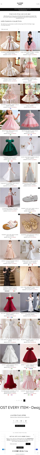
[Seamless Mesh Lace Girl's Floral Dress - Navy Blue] (31, 134)
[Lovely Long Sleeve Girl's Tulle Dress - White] (8, 368)
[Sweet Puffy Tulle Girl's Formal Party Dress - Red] (32, 264)
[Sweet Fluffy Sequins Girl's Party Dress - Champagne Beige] (27, 368)
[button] (39, 362)
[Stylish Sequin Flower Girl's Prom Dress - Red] (7, 317)
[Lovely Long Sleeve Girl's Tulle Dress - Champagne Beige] (9, 368)
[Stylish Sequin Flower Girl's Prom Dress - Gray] (8, 317)
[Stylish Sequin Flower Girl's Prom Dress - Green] (12, 317)
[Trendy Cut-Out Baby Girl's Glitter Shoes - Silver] (28, 212)
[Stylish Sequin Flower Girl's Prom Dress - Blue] (11, 317)
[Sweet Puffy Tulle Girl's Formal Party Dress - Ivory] (31, 264)
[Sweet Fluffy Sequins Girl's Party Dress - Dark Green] (32, 368)
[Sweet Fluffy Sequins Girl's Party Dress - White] (33, 368)
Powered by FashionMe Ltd (20, 454)
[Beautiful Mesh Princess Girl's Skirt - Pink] (9, 134)
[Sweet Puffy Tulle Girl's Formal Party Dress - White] (27, 264)
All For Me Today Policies (20, 432)
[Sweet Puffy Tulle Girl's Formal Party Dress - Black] (28, 264)
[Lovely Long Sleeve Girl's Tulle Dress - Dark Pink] (10, 368)
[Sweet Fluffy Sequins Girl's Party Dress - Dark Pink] (28, 368)
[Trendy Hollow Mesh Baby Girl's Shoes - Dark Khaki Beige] (9, 238)
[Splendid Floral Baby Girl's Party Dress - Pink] (9, 108)
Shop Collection (20, 425)
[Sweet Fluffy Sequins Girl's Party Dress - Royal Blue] (31, 368)
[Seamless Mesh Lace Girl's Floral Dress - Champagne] (32, 134)
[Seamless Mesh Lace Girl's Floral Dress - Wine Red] (28, 134)
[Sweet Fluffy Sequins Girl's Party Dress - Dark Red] (26, 368)
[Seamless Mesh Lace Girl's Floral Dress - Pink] (27, 134)
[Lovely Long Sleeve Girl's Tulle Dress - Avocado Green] (11, 368)
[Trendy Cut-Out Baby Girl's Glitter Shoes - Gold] (31, 212)
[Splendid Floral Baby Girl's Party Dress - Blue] (10, 108)
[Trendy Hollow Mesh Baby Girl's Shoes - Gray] (10, 238)
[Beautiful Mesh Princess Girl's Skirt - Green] (10, 134)
